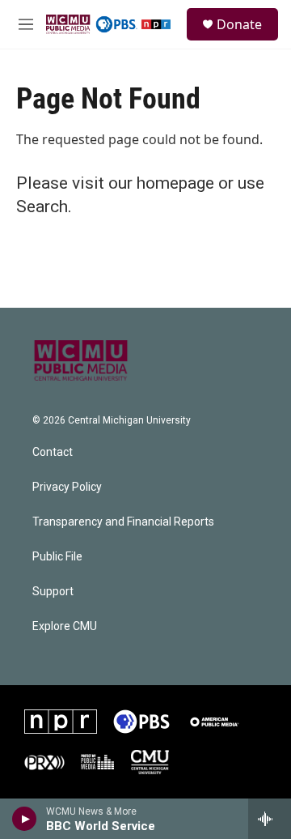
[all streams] (269, 819)
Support (53, 592)
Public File (57, 557)
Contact (52, 452)
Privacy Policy (67, 487)
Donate (239, 24)
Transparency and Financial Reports (123, 522)
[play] (25, 819)
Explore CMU (64, 626)
